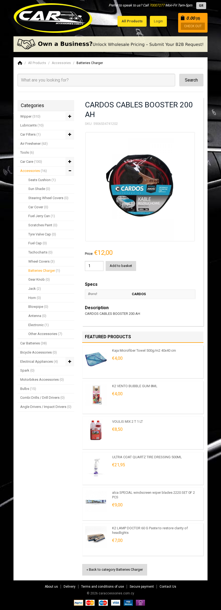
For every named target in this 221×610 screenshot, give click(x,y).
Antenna (37, 316)
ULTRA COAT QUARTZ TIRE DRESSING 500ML (147, 457)
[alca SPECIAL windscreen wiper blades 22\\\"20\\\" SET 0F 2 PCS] (96, 501)
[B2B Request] (110, 44)
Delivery (69, 586)
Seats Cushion (42, 180)
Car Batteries (33, 343)
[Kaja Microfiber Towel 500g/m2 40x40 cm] (96, 359)
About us (51, 586)
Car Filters (30, 134)
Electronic (38, 325)
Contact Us (168, 586)
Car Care (31, 162)
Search (191, 80)
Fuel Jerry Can (41, 216)
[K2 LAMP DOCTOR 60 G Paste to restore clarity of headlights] (96, 537)
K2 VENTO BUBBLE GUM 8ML (134, 386)
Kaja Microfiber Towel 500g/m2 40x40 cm (144, 350)
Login (158, 21)
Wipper (30, 116)
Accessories (61, 63)
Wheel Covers (41, 261)
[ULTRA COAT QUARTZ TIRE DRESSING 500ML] (96, 466)
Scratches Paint (42, 225)
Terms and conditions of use (102, 586)
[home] (20, 63)
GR (201, 6)
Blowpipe (38, 307)
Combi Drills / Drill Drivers (42, 398)
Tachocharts (40, 252)
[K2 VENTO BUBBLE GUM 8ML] (96, 395)
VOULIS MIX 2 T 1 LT (127, 421)
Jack (34, 289)
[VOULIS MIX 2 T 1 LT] (96, 430)
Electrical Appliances (39, 361)
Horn (34, 298)
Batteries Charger (90, 63)
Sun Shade (39, 189)
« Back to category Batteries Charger (115, 569)
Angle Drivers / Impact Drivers (45, 407)
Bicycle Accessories (38, 352)
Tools (27, 152)
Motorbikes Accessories (42, 380)
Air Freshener (34, 144)
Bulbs (28, 389)
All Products (37, 63)
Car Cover (38, 207)
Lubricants (32, 125)
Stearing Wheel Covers (48, 198)
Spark (27, 370)
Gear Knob (39, 279)
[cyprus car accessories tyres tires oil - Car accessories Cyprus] (53, 17)
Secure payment (142, 586)
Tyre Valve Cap (42, 234)
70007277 (156, 5)
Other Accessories (45, 334)
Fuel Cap (37, 243)
